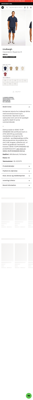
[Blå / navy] (5, 68)
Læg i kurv (18, 91)
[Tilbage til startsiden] (2, 7)
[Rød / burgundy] (5, 74)
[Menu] (31, 7)
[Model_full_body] (13, 28)
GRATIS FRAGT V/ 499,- (6, 3)
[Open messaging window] (29, 396)
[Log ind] (25, 7)
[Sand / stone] (16, 68)
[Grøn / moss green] (11, 68)
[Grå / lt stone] (22, 68)
